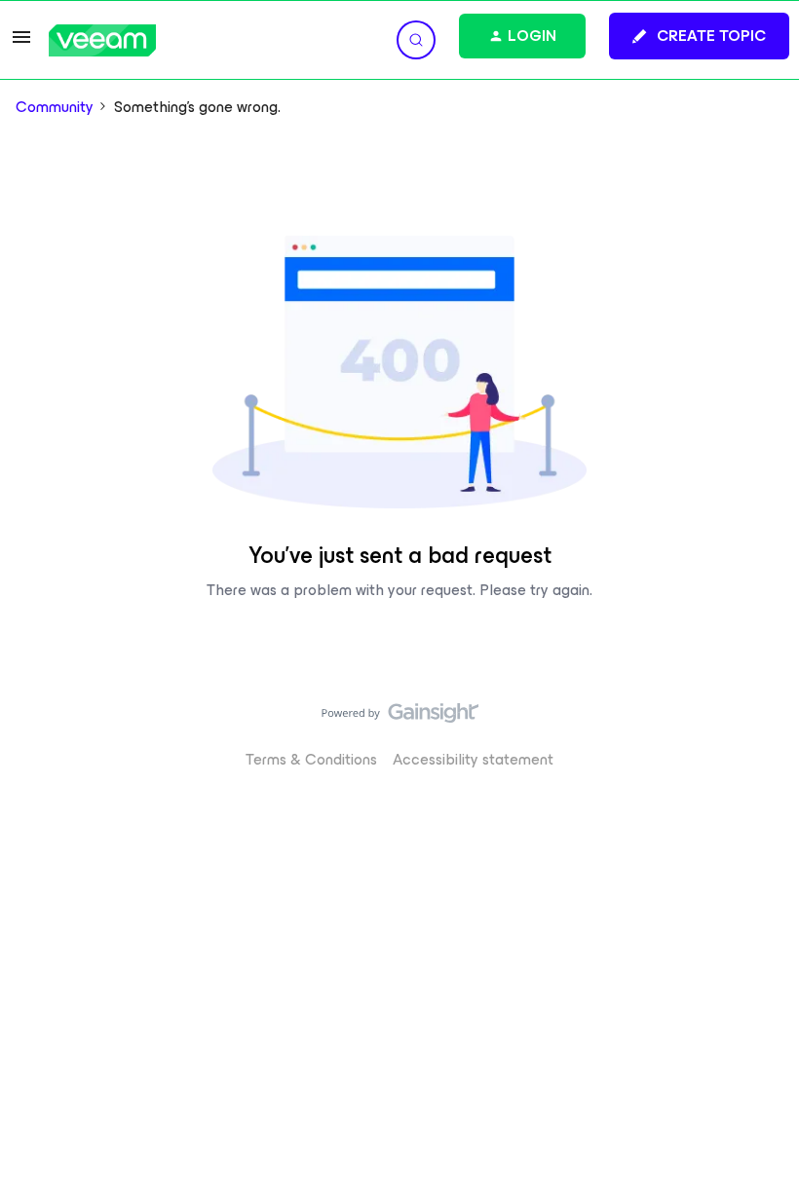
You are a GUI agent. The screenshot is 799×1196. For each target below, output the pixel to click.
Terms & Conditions (311, 759)
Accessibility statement (473, 759)
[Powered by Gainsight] (400, 717)
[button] (21, 43)
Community (55, 107)
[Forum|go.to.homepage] (102, 40)
